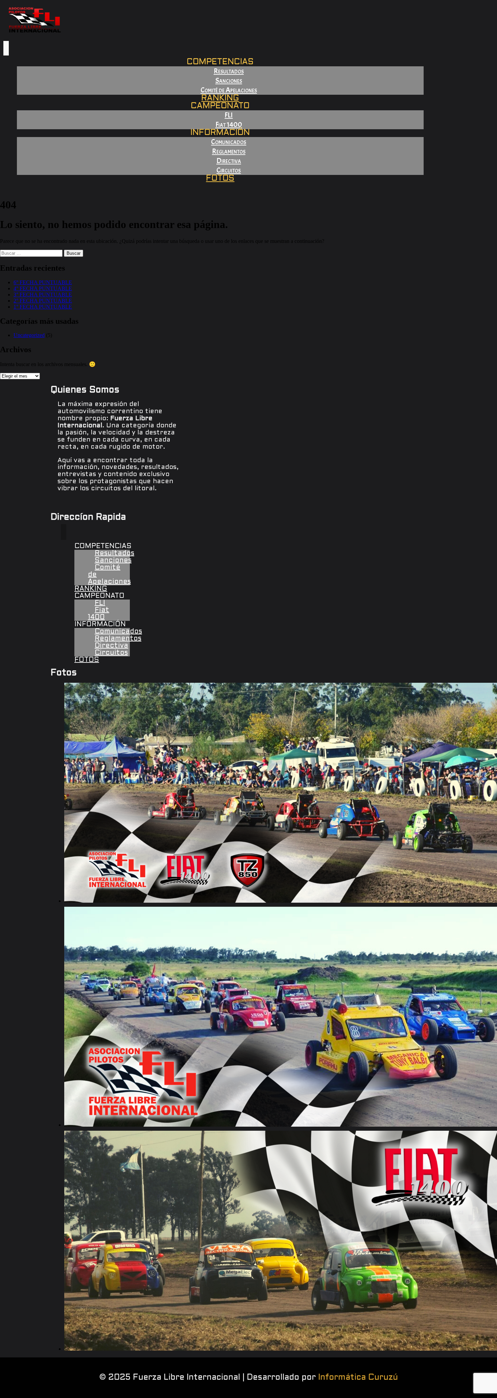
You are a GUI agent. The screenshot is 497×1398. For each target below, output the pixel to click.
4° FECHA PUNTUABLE (43, 288)
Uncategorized (29, 335)
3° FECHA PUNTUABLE (43, 294)
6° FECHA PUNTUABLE (43, 282)
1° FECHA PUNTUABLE (43, 307)
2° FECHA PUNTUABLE (43, 300)
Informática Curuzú (358, 1377)
